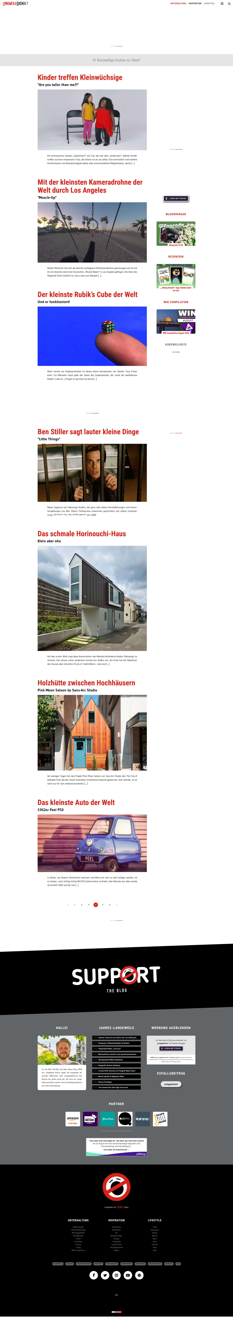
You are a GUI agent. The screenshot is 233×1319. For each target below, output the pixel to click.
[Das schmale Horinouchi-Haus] (92, 598)
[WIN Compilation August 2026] (176, 321)
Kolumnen (155, 1230)
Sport (155, 1238)
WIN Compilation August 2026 (176, 333)
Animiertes (116, 1227)
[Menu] (222, 3)
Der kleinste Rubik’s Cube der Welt (87, 294)
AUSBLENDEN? (119, 920)
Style (155, 1241)
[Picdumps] (142, 1119)
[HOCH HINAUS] (116, 1295)
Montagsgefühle (78, 1233)
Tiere (155, 1247)
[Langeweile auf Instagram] (116, 1275)
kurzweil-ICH (116, 1244)
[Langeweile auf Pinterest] (139, 1275)
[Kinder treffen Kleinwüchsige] (92, 119)
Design (116, 1238)
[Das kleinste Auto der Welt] (92, 843)
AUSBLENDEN (119, 46)
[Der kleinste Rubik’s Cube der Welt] (92, 336)
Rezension (176, 257)
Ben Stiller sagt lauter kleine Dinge (88, 431)
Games (78, 1244)
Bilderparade (176, 214)
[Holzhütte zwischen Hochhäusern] (92, 732)
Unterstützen (84, 1264)
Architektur (116, 1230)
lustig (78, 1247)
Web (154, 1250)
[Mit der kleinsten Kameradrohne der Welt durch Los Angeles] (92, 232)
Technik (155, 1244)
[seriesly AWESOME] (90, 1119)
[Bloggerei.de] (116, 1312)
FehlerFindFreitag (78, 1230)
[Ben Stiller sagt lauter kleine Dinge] (92, 472)
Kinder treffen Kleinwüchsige (80, 77)
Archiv (70, 1264)
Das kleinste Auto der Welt (76, 802)
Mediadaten (112, 1264)
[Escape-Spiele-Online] (160, 1119)
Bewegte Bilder (116, 1236)
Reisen (154, 1236)
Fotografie (116, 1241)
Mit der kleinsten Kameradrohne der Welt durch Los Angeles (90, 186)
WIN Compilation (176, 302)
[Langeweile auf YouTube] (127, 1275)
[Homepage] (17, 3)
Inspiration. (195, 4)
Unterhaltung (78, 1220)
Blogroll (58, 1264)
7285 (120, 1207)
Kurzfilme (78, 1241)
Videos (116, 1250)
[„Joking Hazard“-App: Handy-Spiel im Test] (176, 276)
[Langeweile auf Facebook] (93, 1275)
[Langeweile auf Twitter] (105, 1275)
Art (116, 1233)
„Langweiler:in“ (163, 1043)
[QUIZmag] (125, 1119)
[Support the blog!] (116, 979)
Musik (154, 1233)
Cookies (169, 1264)
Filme (78, 1238)
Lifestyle (155, 1220)
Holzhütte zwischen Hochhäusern (86, 683)
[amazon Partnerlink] (73, 1119)
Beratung (140, 1264)
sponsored (126, 1264)
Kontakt (98, 1264)
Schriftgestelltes (116, 1247)
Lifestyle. (209, 4)
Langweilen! (171, 1084)
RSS (178, 1264)
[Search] (229, 3)
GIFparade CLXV (176, 245)
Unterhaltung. (179, 4)
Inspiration (116, 1220)
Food (155, 1227)
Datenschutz (155, 1264)
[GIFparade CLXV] (176, 233)
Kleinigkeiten (78, 1236)
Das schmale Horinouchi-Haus (82, 533)
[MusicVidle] (107, 1119)
